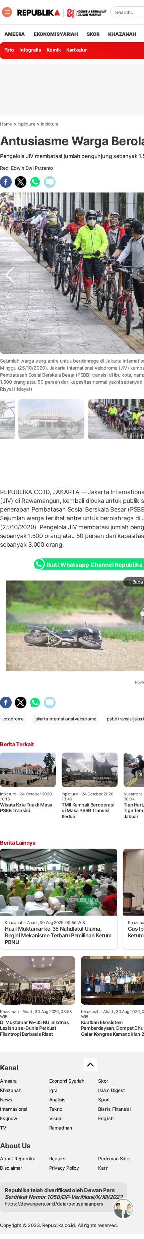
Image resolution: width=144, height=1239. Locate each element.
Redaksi (58, 1158)
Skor (103, 1081)
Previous (9, 367)
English (106, 1118)
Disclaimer (11, 1168)
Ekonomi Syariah (56, 34)
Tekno (55, 1109)
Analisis (57, 1099)
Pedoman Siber (114, 1158)
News (6, 1099)
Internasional (13, 1109)
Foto (9, 50)
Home (6, 124)
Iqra (53, 1090)
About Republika (17, 1158)
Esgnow (8, 1118)
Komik (54, 50)
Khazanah (10, 1090)
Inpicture (26, 124)
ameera (14, 34)
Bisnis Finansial (114, 1109)
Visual (55, 1118)
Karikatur (76, 50)
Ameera (8, 1081)
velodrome (13, 718)
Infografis (30, 50)
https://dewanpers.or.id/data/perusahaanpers (54, 1204)
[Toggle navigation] (7, 12)
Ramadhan (60, 1128)
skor (93, 34)
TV (3, 1128)
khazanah (122, 34)
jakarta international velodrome (65, 718)
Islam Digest (111, 1090)
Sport (104, 1099)
